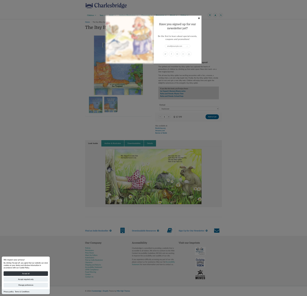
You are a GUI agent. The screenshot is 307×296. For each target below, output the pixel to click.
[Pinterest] (177, 54)
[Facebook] (171, 54)
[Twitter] (165, 54)
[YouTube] (189, 54)
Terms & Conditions (22, 292)
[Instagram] (183, 54)
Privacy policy (9, 292)
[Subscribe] (187, 46)
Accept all (25, 274)
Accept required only (25, 279)
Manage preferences (25, 285)
